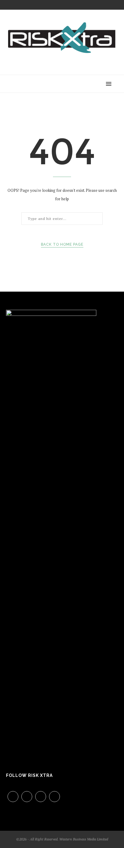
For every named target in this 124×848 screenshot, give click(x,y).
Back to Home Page (62, 244)
